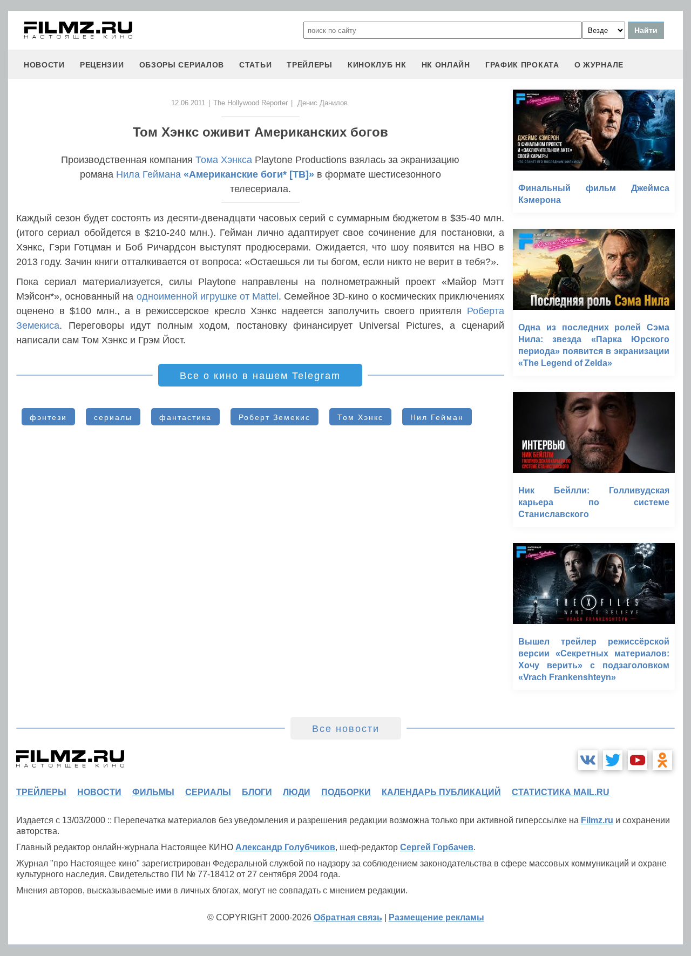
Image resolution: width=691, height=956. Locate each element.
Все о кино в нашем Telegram (260, 375)
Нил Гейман (437, 417)
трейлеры (310, 64)
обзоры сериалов (182, 64)
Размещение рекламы (436, 917)
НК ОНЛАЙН (446, 64)
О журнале (599, 64)
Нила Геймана (148, 174)
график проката (522, 64)
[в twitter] (612, 760)
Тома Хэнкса (223, 159)
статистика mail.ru (560, 792)
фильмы (153, 792)
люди (296, 792)
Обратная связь (348, 917)
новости (44, 64)
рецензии (102, 64)
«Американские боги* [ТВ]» (249, 174)
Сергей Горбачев (436, 847)
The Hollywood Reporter (250, 103)
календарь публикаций (441, 792)
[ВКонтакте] (588, 760)
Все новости (346, 728)
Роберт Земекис (274, 417)
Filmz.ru (597, 820)
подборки (346, 792)
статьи (255, 64)
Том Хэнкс (360, 417)
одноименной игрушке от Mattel (208, 296)
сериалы (113, 417)
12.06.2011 (188, 103)
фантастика (185, 417)
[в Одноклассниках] (662, 760)
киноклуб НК (377, 64)
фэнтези (48, 417)
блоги (257, 792)
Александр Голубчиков (285, 847)
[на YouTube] (637, 760)
